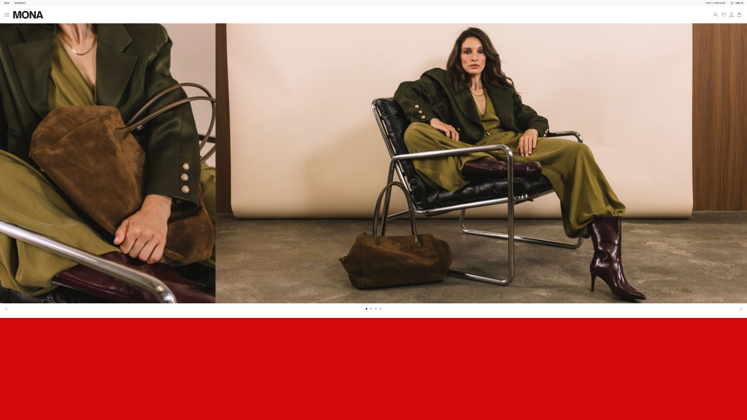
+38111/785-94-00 (715, 3)
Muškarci (20, 3)
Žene (7, 3)
